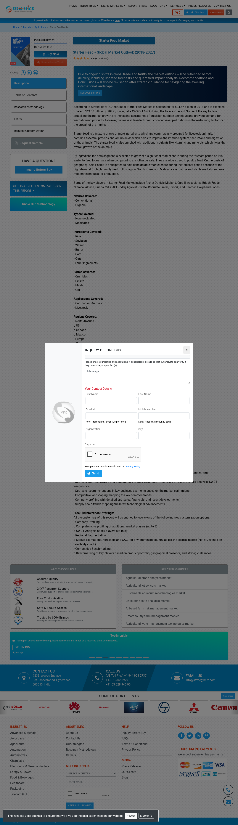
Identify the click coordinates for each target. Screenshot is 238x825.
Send (95, 473)
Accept (131, 815)
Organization (93, 429)
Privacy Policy (133, 466)
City (140, 429)
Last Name (144, 394)
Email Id (90, 409)
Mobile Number (147, 409)
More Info (146, 815)
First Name (92, 394)
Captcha (90, 444)
